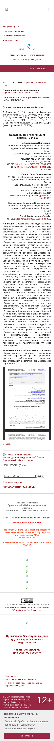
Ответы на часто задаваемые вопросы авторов (27, 517)
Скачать (7, 444)
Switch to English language (28, 59)
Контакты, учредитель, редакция (19, 487)
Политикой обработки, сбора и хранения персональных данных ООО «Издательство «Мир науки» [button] (26, 725)
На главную (10, 676)
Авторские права (11, 26)
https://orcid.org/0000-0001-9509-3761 (33, 164)
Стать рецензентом (12, 482)
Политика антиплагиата (14, 35)
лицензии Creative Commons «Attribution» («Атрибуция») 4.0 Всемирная (28, 608)
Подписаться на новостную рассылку (27, 55)
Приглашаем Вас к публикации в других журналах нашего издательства (27, 639)
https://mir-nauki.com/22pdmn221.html (21, 92)
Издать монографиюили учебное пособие (27, 651)
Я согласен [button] (27, 736)
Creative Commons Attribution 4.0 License (23, 458)
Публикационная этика (13, 31)
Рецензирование (11, 40)
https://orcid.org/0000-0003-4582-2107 (33, 219)
